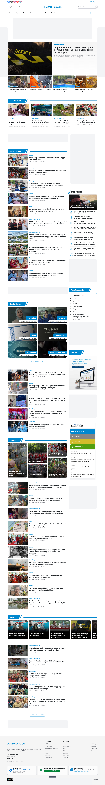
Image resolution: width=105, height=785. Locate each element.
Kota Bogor (32, 409)
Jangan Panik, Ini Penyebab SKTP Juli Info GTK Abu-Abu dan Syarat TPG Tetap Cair (84, 255)
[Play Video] (18, 626)
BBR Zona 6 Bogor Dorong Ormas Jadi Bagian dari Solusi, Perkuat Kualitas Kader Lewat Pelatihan (48, 223)
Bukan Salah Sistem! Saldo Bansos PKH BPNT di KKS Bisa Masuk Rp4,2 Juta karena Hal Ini (46, 499)
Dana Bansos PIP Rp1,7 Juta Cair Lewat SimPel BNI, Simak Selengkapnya (47, 525)
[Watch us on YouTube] (17, 2)
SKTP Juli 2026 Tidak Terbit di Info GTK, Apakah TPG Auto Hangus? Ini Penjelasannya (84, 223)
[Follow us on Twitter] (11, 2)
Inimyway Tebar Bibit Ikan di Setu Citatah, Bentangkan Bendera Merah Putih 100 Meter (62, 123)
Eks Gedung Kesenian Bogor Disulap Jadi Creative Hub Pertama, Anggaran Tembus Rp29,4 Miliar (47, 603)
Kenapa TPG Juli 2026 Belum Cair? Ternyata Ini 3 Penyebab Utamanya (84, 249)
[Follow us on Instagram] (14, 2)
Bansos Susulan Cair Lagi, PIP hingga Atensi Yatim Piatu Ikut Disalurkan (45, 576)
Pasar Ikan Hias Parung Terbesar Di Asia (16, 473)
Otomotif (65, 758)
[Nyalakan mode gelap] (96, 1)
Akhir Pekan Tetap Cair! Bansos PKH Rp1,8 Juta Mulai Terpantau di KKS (17, 122)
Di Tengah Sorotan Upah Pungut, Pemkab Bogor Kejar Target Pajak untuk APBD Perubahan (18, 91)
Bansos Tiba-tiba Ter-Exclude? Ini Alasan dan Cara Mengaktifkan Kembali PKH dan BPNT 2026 (47, 374)
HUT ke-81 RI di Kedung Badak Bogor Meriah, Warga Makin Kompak (85, 212)
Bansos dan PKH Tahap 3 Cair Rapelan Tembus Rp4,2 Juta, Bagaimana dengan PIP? (46, 210)
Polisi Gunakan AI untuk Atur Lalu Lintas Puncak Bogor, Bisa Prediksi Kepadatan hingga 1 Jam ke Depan (47, 400)
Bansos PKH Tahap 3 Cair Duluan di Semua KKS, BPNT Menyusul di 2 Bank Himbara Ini (41, 91)
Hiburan (32, 13)
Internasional (42, 13)
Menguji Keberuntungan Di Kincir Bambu (56, 475)
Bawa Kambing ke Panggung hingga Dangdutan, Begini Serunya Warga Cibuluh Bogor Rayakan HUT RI (48, 413)
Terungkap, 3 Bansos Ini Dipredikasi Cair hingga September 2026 (47, 159)
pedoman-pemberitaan (51, 748)
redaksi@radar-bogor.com (15, 761)
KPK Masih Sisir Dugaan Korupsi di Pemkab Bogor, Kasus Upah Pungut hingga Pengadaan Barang (47, 486)
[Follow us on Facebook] (8, 2)
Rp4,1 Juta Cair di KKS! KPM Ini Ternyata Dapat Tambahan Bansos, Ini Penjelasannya (46, 197)
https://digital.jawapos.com (81, 771)
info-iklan (47, 753)
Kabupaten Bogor (34, 219)
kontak (46, 751)
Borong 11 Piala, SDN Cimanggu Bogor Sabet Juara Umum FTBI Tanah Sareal (83, 239)
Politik (64, 751)
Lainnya (66, 13)
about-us (47, 755)
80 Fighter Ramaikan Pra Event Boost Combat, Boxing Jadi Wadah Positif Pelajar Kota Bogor (46, 184)
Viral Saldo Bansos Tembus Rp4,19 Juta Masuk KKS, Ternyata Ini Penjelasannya (46, 538)
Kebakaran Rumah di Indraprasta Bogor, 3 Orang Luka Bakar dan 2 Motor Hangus (47, 563)
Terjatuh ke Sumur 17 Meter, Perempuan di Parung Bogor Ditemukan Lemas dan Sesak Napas (73, 50)
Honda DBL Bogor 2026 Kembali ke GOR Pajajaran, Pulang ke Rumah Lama (48, 172)
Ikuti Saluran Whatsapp (52, 771)
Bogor (18, 13)
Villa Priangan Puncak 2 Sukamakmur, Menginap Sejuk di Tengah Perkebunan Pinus (62, 91)
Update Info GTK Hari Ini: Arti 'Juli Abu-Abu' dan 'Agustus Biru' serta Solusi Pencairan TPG (84, 244)
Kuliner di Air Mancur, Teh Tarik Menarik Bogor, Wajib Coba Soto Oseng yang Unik (85, 91)
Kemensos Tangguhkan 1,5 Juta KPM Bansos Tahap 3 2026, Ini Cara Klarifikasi (46, 589)
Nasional (59, 13)
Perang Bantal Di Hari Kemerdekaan (35, 475)
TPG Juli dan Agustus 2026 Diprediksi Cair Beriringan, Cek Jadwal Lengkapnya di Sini (83, 218)
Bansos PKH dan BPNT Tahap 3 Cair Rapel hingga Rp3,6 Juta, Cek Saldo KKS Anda (47, 261)
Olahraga (32, 168)
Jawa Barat (51, 13)
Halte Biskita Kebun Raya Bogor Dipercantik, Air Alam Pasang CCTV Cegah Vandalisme (40, 123)
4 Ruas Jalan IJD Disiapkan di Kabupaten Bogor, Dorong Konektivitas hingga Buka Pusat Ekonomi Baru (47, 237)
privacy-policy (49, 746)
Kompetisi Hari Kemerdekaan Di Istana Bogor (36, 461)
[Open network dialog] (90, 1)
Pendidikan (66, 755)
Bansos (11, 13)
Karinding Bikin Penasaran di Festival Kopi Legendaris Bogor (86, 121)
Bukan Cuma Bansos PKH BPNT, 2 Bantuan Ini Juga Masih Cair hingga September (46, 274)
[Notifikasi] (93, 1)
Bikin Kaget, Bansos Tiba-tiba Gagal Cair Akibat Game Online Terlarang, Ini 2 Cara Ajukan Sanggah (47, 552)
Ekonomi (25, 13)
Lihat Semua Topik (37, 361)
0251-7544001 (11, 756)
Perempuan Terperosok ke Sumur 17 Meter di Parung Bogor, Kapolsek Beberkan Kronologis (46, 512)
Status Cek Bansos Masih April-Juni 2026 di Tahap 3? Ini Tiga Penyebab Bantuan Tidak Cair (85, 228)
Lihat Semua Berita (37, 715)
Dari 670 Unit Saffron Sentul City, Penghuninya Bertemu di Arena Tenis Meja (46, 662)
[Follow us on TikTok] (20, 2)
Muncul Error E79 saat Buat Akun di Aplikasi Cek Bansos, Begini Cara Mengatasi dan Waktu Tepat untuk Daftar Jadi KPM (82, 206)
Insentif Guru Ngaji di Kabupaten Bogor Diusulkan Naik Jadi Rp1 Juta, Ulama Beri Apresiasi (48, 649)
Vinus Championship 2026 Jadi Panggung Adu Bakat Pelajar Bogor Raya (47, 688)
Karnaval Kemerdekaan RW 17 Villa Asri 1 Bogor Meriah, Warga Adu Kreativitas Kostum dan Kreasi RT (46, 249)
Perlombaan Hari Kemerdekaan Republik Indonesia (56, 454)
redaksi (47, 744)
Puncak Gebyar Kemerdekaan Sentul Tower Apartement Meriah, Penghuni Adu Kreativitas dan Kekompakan (84, 235)
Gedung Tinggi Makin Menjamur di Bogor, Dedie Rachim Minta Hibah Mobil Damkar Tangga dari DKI (47, 701)
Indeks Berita (48, 758)
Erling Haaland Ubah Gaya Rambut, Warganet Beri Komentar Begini (46, 425)
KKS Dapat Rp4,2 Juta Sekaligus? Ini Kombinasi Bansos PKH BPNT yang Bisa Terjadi (47, 387)
